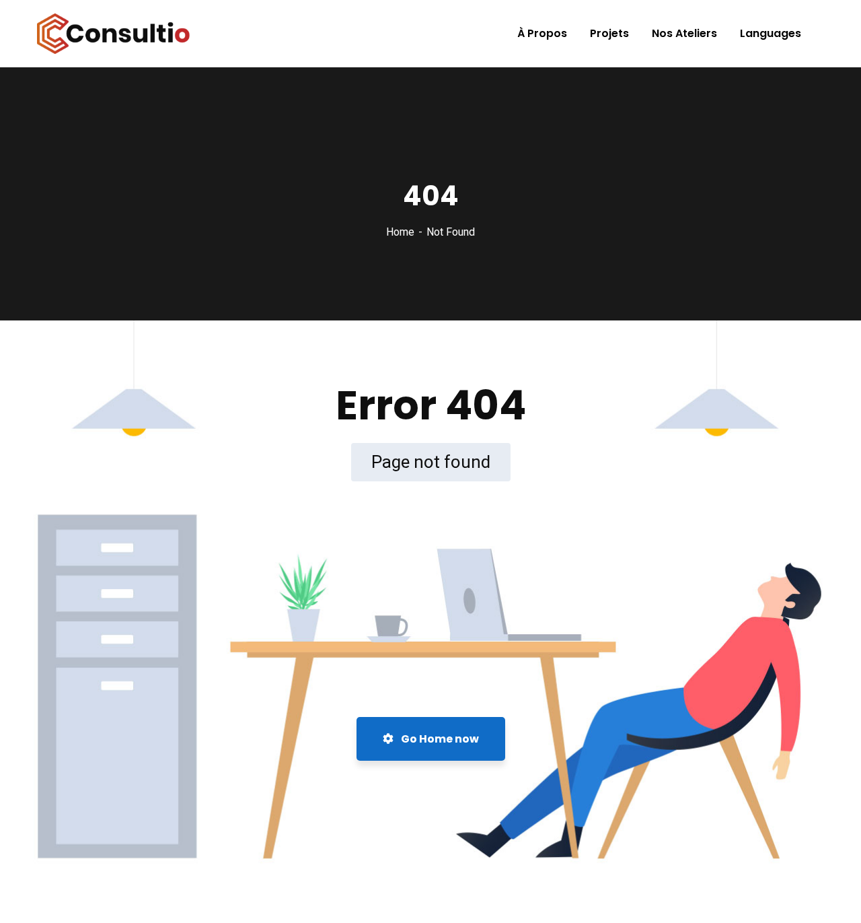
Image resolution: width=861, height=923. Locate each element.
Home (400, 232)
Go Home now (439, 739)
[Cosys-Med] (113, 33)
